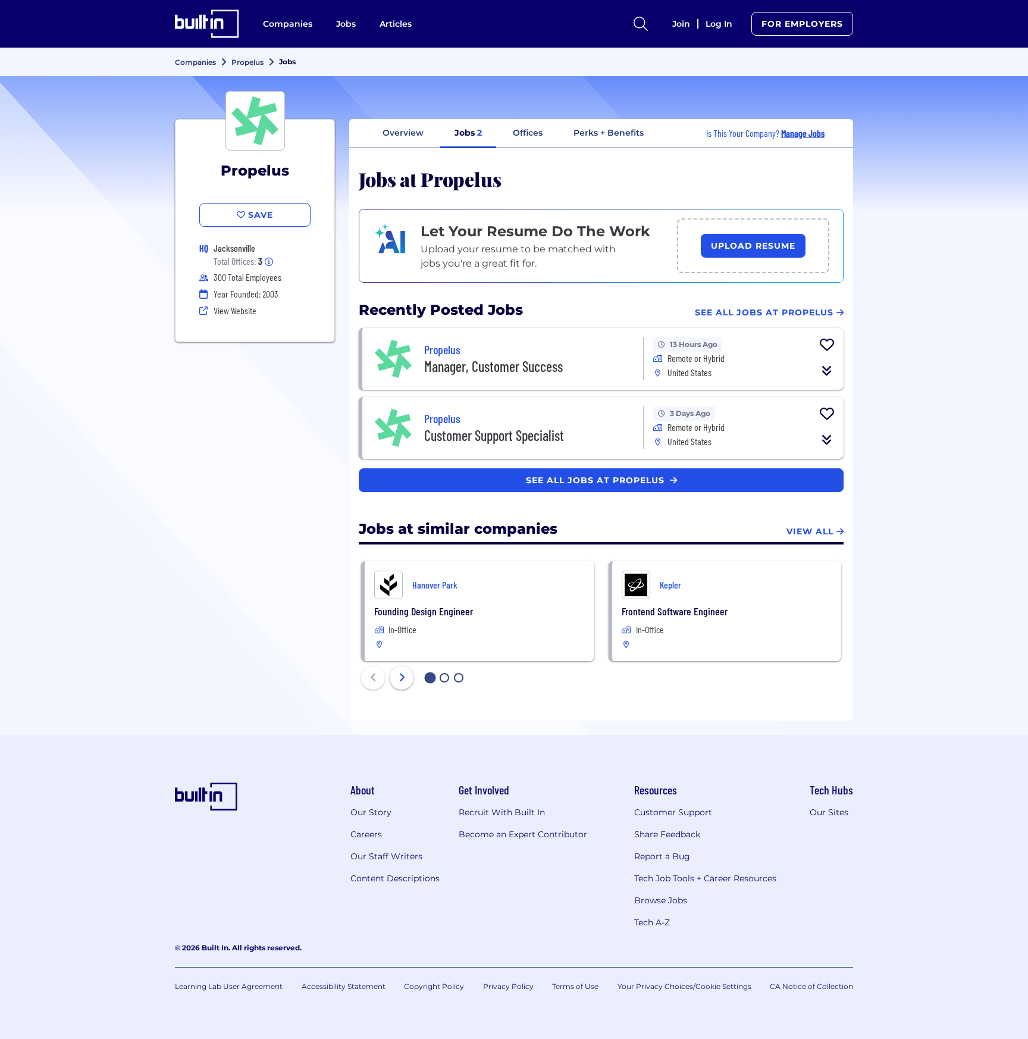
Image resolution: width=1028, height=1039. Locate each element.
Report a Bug (662, 856)
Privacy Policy (508, 986)
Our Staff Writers (386, 856)
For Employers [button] (802, 23)
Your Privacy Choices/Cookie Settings (684, 986)
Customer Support (673, 812)
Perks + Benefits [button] (608, 132)
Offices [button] (528, 132)
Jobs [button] (468, 132)
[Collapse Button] (827, 371)
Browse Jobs (660, 900)
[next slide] (401, 678)
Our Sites (829, 812)
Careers (366, 834)
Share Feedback (667, 834)
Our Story (370, 812)
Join (681, 23)
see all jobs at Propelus (596, 480)
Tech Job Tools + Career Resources (705, 878)
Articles (396, 23)
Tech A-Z (652, 922)
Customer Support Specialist (494, 435)
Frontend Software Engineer (675, 611)
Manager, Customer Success (493, 366)
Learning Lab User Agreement (229, 986)
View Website (235, 310)
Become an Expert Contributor (523, 834)
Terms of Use (575, 986)
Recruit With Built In (502, 812)
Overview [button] (403, 132)
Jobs (346, 23)
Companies (287, 23)
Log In (719, 23)
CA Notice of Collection (811, 986)
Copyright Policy (434, 986)
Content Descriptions (395, 878)
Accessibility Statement (344, 986)
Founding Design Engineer (423, 611)
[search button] (640, 24)
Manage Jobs (803, 133)
